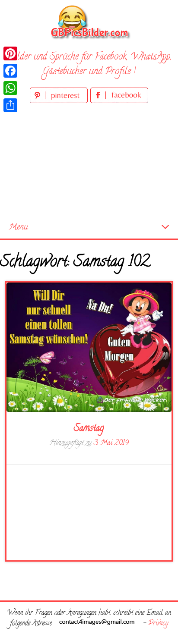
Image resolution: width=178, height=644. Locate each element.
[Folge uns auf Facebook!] (119, 101)
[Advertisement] (89, 161)
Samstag (89, 428)
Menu (18, 227)
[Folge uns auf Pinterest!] (60, 101)
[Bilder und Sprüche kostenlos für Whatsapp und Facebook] (89, 22)
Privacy (158, 624)
